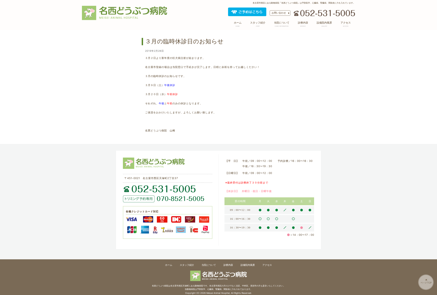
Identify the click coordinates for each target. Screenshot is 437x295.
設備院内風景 (324, 24)
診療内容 (303, 24)
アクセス (346, 24)
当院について (281, 24)
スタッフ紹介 (257, 24)
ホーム (238, 24)
